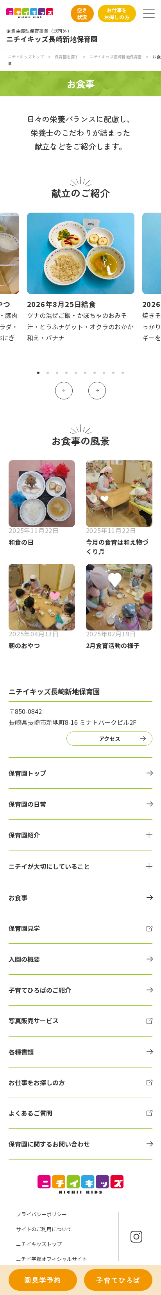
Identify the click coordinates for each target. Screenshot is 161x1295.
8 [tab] (104, 373)
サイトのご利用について (44, 1229)
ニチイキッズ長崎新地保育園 (115, 57)
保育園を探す (67, 57)
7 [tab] (94, 373)
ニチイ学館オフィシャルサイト (51, 1258)
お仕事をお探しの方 (116, 13)
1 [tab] (38, 373)
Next (97, 390)
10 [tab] (123, 373)
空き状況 (82, 13)
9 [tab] (113, 373)
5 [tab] (76, 373)
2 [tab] (48, 373)
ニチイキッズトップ (26, 57)
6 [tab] (85, 373)
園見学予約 (42, 1280)
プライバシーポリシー (41, 1214)
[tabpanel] (80, 278)
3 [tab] (57, 373)
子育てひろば (118, 1280)
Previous (64, 390)
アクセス (109, 738)
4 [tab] (66, 373)
